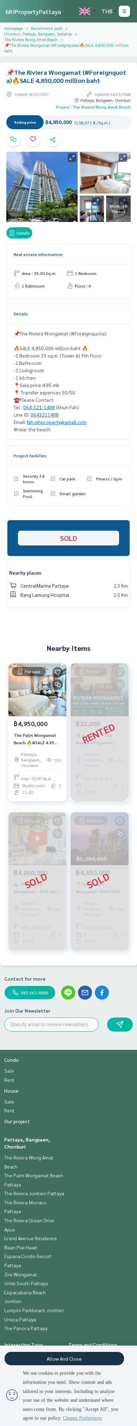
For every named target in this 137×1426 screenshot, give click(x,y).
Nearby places (25, 572)
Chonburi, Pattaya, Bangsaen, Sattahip (38, 34)
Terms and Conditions (92, 1344)
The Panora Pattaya (25, 1328)
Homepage (13, 28)
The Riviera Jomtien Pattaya (34, 1193)
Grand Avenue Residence (30, 1238)
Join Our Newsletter (27, 1010)
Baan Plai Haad (20, 1247)
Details (21, 313)
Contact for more (24, 978)
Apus (9, 1229)
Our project (17, 1121)
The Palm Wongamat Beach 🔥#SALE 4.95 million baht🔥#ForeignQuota (35, 739)
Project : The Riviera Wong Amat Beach (93, 107)
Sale (9, 1070)
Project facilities (30, 455)
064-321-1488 (39, 407)
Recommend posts (47, 28)
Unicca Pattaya (20, 1319)
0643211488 (45, 414)
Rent (9, 1080)
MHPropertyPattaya (33, 11)
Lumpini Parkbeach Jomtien (34, 1310)
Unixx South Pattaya (26, 1283)
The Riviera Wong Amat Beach (31, 39)
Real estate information (38, 254)
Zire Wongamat (20, 1274)
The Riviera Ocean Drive (29, 1220)
